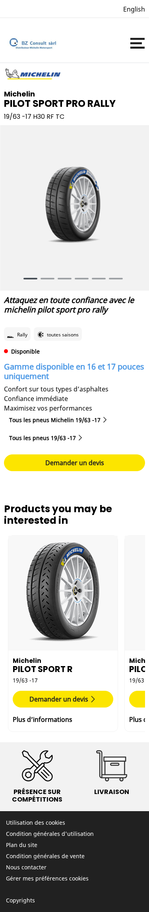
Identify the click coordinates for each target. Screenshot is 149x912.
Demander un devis (74, 462)
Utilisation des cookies (35, 822)
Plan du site (21, 845)
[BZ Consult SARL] (32, 43)
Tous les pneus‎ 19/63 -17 (42, 438)
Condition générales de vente (45, 856)
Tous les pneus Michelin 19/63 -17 (55, 420)
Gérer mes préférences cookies (47, 878)
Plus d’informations (42, 719)
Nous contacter (26, 867)
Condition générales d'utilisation (50, 833)
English (134, 9)
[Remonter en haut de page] (128, 895)
